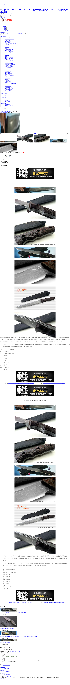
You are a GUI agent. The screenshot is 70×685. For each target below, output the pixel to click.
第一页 (11, 651)
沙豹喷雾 (6, 99)
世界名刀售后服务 (6, 668)
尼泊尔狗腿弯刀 (6, 30)
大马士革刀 (7, 55)
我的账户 (4, 4)
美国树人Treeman (8, 82)
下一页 (17, 651)
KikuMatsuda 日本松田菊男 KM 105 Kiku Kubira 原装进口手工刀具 (21, 383)
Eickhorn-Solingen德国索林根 (10, 43)
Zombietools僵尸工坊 (9, 88)
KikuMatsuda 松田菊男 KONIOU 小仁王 (7, 628)
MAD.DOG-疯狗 (8, 50)
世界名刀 (4, 676)
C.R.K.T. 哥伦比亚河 (9, 63)
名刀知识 (3, 673)
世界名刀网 (9, 676)
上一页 (14, 651)
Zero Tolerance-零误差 (9, 57)
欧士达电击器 (7, 101)
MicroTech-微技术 (8, 41)
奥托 (6, 76)
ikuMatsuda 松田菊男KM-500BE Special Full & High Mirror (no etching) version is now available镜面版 (19, 636)
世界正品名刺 (7, 72)
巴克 (10, 13)
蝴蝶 (6, 48)
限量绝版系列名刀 (8, 90)
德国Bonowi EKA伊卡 (9, 105)
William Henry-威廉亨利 (9, 75)
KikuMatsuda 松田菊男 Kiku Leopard (7, 642)
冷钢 (8, 13)
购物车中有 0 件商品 (4, 32)
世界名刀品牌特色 (6, 674)
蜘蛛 (6, 56)
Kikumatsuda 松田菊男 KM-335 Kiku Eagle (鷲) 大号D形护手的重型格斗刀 (14, 612)
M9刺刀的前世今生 (4, 112)
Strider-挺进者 (7, 42)
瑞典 (12, 13)
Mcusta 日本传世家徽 (9, 58)
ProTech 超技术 (8, 44)
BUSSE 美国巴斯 (8, 45)
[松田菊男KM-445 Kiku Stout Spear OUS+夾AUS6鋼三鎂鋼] (10, 132)
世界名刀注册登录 (6, 665)
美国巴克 (4, 28)
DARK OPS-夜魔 (8, 86)
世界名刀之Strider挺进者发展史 (6, 111)
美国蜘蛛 (4, 29)
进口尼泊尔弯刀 (3, 93)
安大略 (14, 13)
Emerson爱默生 (8, 84)
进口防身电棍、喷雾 (4, 97)
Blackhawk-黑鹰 (8, 71)
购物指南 (3, 663)
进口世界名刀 (9, 33)
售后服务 (3, 667)
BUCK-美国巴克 (8, 68)
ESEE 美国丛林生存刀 (9, 70)
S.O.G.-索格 (7, 47)
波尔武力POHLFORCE (9, 91)
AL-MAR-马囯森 (8, 80)
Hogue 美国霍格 (8, 81)
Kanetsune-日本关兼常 (9, 51)
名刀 (3, 0)
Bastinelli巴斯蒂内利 (8, 89)
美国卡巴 (4, 26)
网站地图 (2, 678)
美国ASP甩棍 (7, 104)
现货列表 (3, 17)
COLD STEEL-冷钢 (8, 40)
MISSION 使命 (7, 79)
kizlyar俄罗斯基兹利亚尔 (9, 39)
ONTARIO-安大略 (8, 65)
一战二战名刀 (3, 95)
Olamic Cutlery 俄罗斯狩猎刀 (10, 83)
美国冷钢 (4, 27)
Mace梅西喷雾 (7, 100)
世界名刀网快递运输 (6, 671)
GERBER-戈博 (7, 59)
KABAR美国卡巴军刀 (9, 37)
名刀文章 (2, 108)
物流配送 (3, 670)
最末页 (20, 651)
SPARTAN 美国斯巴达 (9, 73)
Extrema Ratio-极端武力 (9, 60)
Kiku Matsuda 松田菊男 (17, 33)
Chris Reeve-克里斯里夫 (9, 66)
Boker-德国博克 (8, 67)
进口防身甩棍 (3, 103)
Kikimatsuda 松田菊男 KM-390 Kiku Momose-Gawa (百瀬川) (54, 383)
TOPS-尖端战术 (8, 52)
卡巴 (6, 13)
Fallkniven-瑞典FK (8, 74)
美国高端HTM (7, 78)
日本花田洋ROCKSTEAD (10, 64)
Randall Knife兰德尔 (8, 87)
